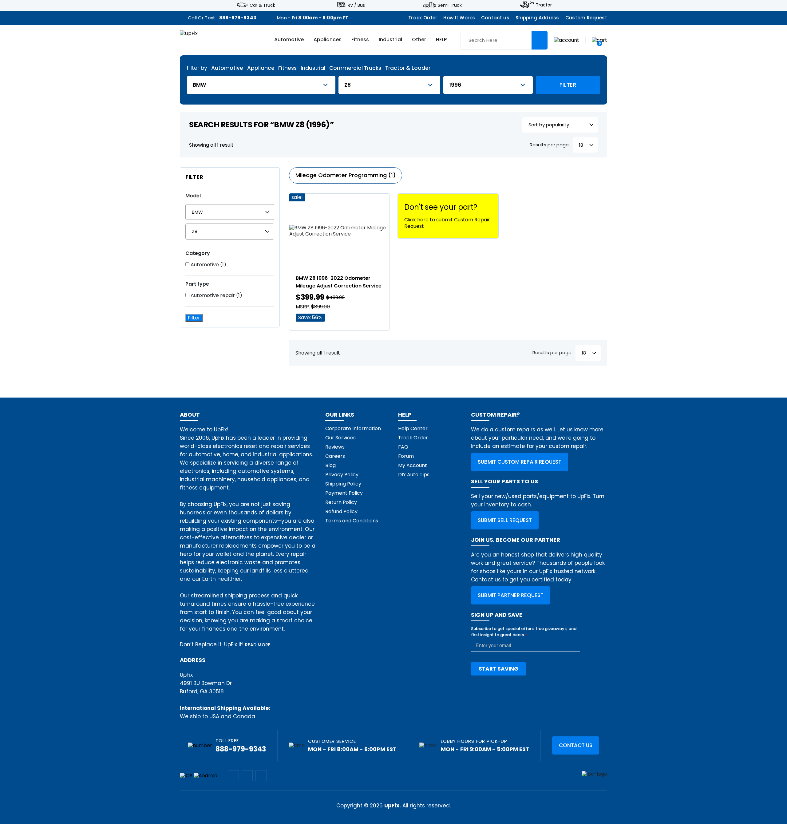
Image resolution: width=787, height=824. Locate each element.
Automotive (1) (207, 265)
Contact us (495, 17)
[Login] (566, 39)
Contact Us (575, 745)
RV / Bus (356, 5)
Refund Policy (341, 511)
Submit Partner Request (511, 595)
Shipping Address (537, 17)
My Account (412, 465)
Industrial (390, 40)
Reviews (335, 446)
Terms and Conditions (351, 520)
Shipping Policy (343, 483)
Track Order (422, 17)
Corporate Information (353, 428)
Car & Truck (262, 5)
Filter (568, 85)
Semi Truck (450, 5)
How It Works (459, 17)
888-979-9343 (238, 17)
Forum (406, 456)
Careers (335, 456)
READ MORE (258, 644)
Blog (330, 465)
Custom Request (586, 17)
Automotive (289, 40)
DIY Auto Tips (413, 474)
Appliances (328, 40)
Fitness (360, 40)
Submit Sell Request (505, 520)
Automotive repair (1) (215, 295)
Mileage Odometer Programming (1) (345, 175)
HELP (441, 40)
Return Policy (341, 502)
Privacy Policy (341, 474)
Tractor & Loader (407, 68)
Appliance (261, 68)
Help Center (413, 428)
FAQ (403, 446)
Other (419, 40)
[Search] (540, 40)
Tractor (544, 5)
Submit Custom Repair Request (519, 461)
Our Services (340, 437)
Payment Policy (344, 493)
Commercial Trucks (355, 68)
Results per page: (550, 145)
